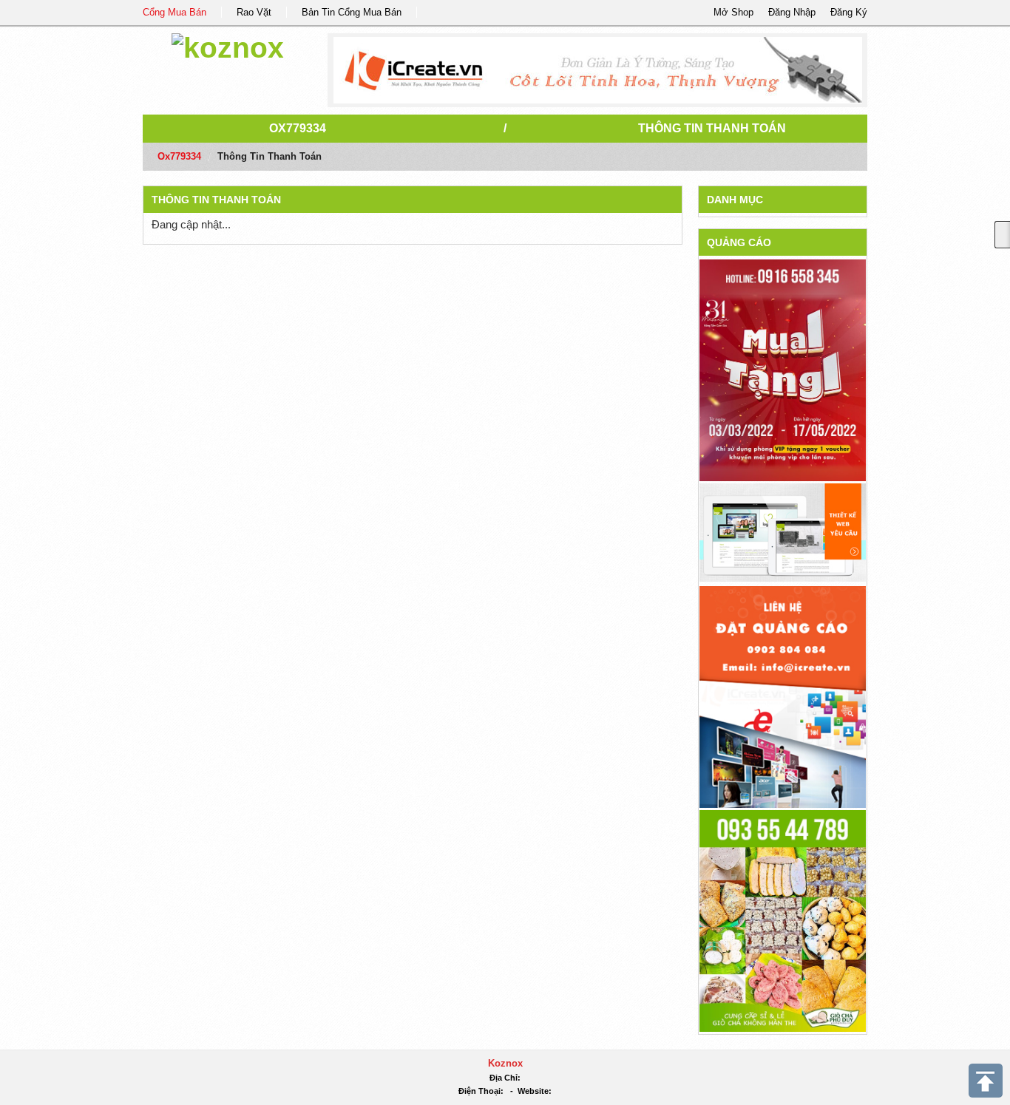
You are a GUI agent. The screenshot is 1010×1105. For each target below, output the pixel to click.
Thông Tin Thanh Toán (712, 128)
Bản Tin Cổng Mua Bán (351, 12)
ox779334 (297, 128)
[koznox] (228, 45)
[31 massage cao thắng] (782, 369)
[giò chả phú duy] (782, 919)
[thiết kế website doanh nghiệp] (782, 531)
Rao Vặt (254, 12)
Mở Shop (733, 12)
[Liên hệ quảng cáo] (782, 695)
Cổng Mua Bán (174, 12)
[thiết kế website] (597, 70)
